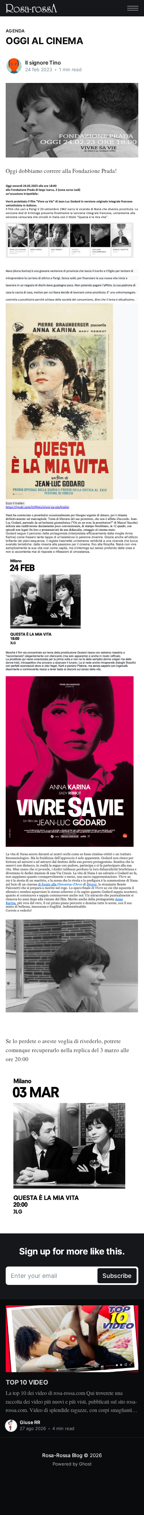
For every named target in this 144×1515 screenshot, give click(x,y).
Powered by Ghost (72, 1464)
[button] (132, 8)
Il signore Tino (43, 62)
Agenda (15, 30)
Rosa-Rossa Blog (62, 1455)
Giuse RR (30, 1422)
